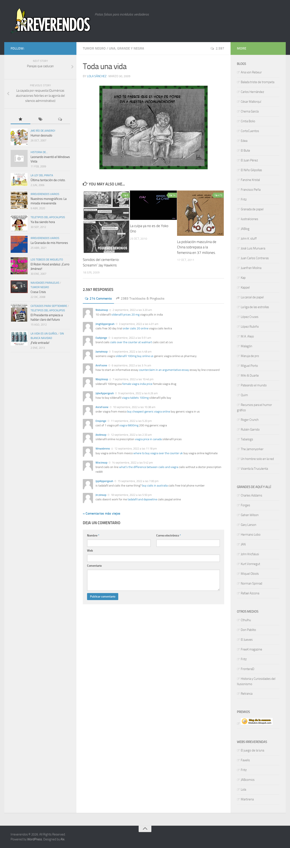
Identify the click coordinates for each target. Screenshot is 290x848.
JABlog (245, 229)
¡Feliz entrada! (40, 343)
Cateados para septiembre (49, 305)
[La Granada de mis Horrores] (19, 244)
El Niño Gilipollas (251, 170)
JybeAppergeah (105, 393)
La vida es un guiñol (44, 333)
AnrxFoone (102, 407)
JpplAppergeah (104, 481)
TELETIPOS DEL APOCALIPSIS (48, 217)
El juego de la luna (252, 750)
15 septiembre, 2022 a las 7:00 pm (138, 481)
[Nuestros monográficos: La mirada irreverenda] (19, 200)
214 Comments (101, 298)
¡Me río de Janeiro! (43, 130)
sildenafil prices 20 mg (125, 314)
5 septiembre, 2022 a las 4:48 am (131, 351)
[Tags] (40, 119)
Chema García (250, 111)
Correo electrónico (168, 535)
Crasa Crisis (38, 292)
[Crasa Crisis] (19, 286)
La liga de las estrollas (255, 307)
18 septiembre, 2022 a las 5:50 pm (131, 495)
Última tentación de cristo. (48, 180)
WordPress (34, 839)
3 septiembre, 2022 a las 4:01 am (138, 324)
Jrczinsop (101, 495)
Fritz (244, 199)
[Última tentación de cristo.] (19, 179)
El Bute (245, 150)
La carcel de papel (252, 297)
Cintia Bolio (248, 121)
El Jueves (247, 640)
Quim (244, 395)
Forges (245, 505)
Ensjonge (101, 421)
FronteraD (247, 669)
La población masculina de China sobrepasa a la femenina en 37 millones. (196, 247)
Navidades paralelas (45, 282)
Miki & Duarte (250, 375)
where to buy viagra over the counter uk (158, 453)
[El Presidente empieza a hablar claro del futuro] (19, 313)
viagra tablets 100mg (135, 398)
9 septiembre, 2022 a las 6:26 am (138, 393)
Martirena (247, 799)
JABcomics (248, 780)
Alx (63, 839)
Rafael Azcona (250, 593)
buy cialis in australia (155, 485)
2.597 (220, 48)
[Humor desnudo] (19, 136)
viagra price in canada (148, 439)
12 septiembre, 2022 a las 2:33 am (131, 434)
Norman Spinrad (251, 583)
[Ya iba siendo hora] (19, 223)
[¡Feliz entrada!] (19, 338)
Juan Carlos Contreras (255, 258)
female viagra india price (137, 384)
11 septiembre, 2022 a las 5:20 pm (131, 421)
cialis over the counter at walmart (131, 342)
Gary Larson (248, 525)
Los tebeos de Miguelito (47, 259)
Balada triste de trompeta (257, 82)
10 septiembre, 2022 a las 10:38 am (133, 407)
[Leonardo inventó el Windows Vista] (19, 158)
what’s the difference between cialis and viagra (148, 467)
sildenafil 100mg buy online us (134, 356)
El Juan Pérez (249, 160)
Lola (243, 789)
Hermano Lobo (250, 534)
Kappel (245, 287)
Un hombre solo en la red (257, 459)
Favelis (245, 760)
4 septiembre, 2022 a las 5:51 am (131, 337)
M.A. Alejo (247, 336)
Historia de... (39, 152)
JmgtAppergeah (105, 324)
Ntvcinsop (101, 462)
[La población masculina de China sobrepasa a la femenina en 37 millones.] (200, 213)
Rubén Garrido (250, 429)
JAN (243, 544)
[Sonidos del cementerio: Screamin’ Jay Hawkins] (106, 222)
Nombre (93, 535)
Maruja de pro (250, 356)
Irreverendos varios (45, 194)
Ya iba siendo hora (43, 222)
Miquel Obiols (250, 574)
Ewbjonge (101, 337)
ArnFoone (101, 365)
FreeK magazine (251, 649)
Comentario (94, 566)
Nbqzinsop (102, 379)
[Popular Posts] (20, 119)
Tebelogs (247, 439)
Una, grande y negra (126, 48)
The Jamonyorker (252, 449)
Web (90, 550)
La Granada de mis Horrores (49, 243)
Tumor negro (94, 48)
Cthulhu (246, 620)
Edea (244, 141)
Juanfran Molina (251, 268)
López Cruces (249, 317)
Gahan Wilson (250, 515)
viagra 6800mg (128, 425)
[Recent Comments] (60, 119)
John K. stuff (249, 238)
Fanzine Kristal (250, 180)
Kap (243, 278)
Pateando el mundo (254, 385)
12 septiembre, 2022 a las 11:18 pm (135, 448)
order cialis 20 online (135, 328)
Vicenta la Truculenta (254, 469)
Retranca (246, 694)
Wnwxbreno (103, 448)
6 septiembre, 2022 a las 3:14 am (131, 365)
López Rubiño (250, 327)
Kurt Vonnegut (250, 564)
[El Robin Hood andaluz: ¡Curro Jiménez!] (19, 265)
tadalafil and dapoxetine (142, 499)
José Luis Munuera (253, 248)
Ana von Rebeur (251, 72)
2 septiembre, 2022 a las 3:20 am (132, 310)
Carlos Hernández (252, 92)
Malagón (246, 346)
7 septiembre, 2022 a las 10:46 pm (132, 379)
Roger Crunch (250, 420)
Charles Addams (251, 495)
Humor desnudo (41, 135)
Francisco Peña (250, 190)
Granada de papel (252, 209)
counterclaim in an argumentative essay (164, 370)
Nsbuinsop (102, 310)
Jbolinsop (101, 434)
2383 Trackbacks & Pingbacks (143, 298)
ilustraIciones (249, 219)
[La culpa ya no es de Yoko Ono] (153, 205)
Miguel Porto (249, 366)
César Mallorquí (251, 102)
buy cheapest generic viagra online (148, 411)
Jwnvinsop (102, 351)
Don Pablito (248, 630)
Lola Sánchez (97, 76)
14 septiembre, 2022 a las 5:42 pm (132, 462)
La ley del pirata (42, 175)
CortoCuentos (250, 131)
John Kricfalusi (250, 554)
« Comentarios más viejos (101, 513)
